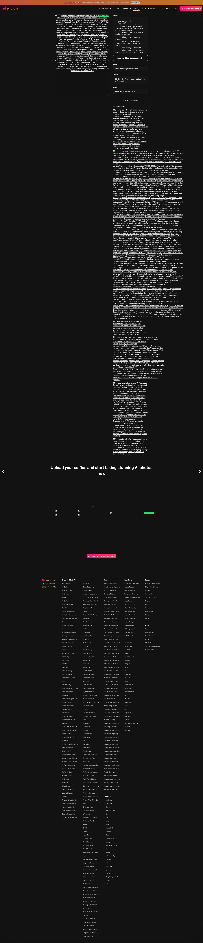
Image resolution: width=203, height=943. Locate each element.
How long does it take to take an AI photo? (118, 765)
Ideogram (127, 688)
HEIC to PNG (128, 636)
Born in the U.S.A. (89, 653)
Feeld (64, 681)
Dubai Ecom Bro (88, 587)
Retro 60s (86, 667)
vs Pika (106, 824)
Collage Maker (129, 625)
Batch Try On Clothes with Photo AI (116, 678)
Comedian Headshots (69, 817)
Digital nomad (87, 590)
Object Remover (130, 618)
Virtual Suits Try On (68, 653)
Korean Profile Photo (90, 615)
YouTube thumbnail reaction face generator (98, 887)
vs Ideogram (108, 842)
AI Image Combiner (131, 629)
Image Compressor (131, 622)
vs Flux (106, 849)
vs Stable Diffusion (110, 845)
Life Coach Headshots (69, 803)
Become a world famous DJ (92, 859)
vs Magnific (108, 852)
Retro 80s (86, 660)
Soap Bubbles (67, 775)
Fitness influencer (89, 713)
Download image (131, 100)
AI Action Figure (88, 873)
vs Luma (107, 821)
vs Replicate (108, 866)
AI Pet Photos (87, 908)
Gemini (126, 653)
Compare (107, 796)
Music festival (87, 734)
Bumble (64, 608)
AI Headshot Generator (132, 597)
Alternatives (128, 643)
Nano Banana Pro (89, 768)
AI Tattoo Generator (89, 845)
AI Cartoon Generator (90, 912)
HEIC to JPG (128, 632)
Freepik (127, 678)
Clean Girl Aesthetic (69, 611)
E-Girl (85, 828)
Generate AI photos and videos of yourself (118, 618)
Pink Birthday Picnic (90, 650)
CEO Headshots (88, 866)
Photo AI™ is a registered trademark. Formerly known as (48, 585)
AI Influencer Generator (91, 702)
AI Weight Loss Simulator (91, 901)
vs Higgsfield (108, 828)
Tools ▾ (116, 9)
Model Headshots (68, 646)
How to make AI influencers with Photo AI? (118, 650)
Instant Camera (67, 604)
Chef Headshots (88, 926)
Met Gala (86, 681)
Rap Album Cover (89, 849)
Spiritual (65, 664)
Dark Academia (88, 936)
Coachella (86, 737)
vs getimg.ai (108, 870)
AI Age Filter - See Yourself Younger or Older (98, 796)
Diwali (85, 622)
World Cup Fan (67, 751)
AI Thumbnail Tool (89, 891)
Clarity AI (148, 643)
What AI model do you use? (113, 622)
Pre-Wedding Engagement (92, 852)
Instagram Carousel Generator (72, 730)
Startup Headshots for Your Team (94, 870)
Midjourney (128, 646)
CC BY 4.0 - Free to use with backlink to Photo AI (130, 80)
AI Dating (65, 587)
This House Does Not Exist (154, 646)
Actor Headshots (68, 643)
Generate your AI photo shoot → (101, 556)
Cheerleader (66, 786)
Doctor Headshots (68, 814)
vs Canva (107, 873)
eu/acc (147, 639)
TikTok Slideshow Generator (92, 772)
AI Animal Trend (88, 775)
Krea (126, 681)
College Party (87, 838)
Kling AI (127, 664)
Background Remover (131, 583)
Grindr (64, 622)
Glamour (65, 695)
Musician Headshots (90, 929)
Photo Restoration (130, 608)
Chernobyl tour (88, 807)
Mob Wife (65, 779)
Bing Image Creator (131, 723)
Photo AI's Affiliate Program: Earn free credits (119, 615)
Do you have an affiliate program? (115, 660)
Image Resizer (129, 587)
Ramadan (86, 744)
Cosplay (85, 646)
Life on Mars (87, 814)
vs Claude (107, 859)
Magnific (127, 699)
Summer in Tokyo (89, 674)
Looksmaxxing (67, 671)
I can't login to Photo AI (112, 643)
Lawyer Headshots (68, 702)
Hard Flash (66, 583)
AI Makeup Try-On (68, 737)
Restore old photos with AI (113, 674)
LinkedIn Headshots (69, 615)
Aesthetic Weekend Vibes (71, 639)
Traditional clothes (89, 608)
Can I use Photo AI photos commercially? (118, 713)
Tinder (64, 629)
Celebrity (65, 796)
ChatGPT (127, 650)
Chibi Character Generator (92, 597)
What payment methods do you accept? (118, 702)
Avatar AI (45, 586)
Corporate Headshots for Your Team (95, 863)
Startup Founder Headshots (71, 636)
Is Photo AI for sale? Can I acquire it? (116, 646)
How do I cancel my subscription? (115, 583)
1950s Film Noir (88, 657)
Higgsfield (127, 674)
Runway (127, 660)
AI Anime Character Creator (92, 601)
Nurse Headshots (89, 919)
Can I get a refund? (110, 601)
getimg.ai (127, 716)
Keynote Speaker (68, 692)
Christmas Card (88, 636)
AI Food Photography (90, 695)
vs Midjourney (108, 800)
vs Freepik (107, 831)
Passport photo (88, 880)
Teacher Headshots (69, 810)
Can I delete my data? (111, 632)
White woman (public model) (126, 69)
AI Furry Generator (68, 765)
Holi (84, 740)
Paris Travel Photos (89, 779)
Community (153, 8)
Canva (126, 720)
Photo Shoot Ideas (151, 587)
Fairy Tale (86, 761)
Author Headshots (68, 807)
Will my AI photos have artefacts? (115, 782)
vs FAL (106, 863)
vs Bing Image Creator (111, 877)
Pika (125, 671)
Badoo (85, 720)
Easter (85, 629)
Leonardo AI (128, 685)
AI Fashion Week (88, 821)
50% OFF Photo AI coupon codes (115, 604)
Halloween (86, 618)
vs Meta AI (107, 884)
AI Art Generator (88, 842)
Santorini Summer (89, 688)
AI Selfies (65, 601)
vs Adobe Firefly (109, 856)
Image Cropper (129, 590)
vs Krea (106, 835)
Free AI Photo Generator (153, 583)
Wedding (65, 740)
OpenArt (127, 727)
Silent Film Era (88, 671)
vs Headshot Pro (109, 810)
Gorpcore (86, 639)
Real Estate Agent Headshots (72, 699)
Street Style (66, 657)
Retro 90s (65, 660)
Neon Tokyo (87, 835)
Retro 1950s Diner (68, 768)
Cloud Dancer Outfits (69, 758)
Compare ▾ (126, 9)
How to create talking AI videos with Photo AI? (120, 692)
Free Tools (128, 580)
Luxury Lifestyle (67, 793)
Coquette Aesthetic (89, 933)
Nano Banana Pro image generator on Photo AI (120, 667)
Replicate (127, 713)
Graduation (87, 727)
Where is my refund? (111, 706)
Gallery (147, 590)
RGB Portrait (87, 824)
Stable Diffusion (129, 692)
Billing (168, 8)
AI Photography (67, 590)
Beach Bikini (66, 734)
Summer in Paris (88, 678)
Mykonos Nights (67, 716)
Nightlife (65, 667)
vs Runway (107, 814)
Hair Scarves (87, 685)
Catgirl (85, 831)
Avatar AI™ (86, 583)
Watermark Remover (131, 594)
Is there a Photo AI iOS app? (113, 664)
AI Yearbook (87, 643)
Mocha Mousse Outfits (70, 688)
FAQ (105, 580)
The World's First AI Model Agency (74, 678)
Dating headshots (89, 877)
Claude (126, 706)
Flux (125, 695)
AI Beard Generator (89, 898)
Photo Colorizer (129, 604)
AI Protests (86, 884)
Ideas (162, 8)
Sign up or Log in (151, 597)
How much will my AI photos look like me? (118, 723)
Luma (126, 667)
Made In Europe (67, 625)
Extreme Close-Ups (68, 720)
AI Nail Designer (88, 699)
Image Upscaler (129, 611)
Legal (147, 618)
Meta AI (127, 730)
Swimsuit (86, 723)
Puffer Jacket (67, 772)
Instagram (65, 594)
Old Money (66, 723)
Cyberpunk (87, 611)
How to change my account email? (116, 730)
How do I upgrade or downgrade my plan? (118, 779)
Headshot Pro (129, 657)
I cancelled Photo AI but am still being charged (120, 597)
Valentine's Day (88, 625)
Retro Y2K (65, 713)
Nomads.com (149, 632)
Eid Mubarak (87, 751)
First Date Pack (67, 747)
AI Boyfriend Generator (70, 744)
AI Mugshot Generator (90, 905)
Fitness (85, 709)
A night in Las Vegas (90, 817)
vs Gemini (107, 807)
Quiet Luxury (66, 685)
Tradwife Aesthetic (89, 810)
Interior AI (148, 629)
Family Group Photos (90, 789)
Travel (64, 650)
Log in (175, 8)
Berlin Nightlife (67, 674)
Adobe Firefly (129, 702)
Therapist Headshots (69, 800)
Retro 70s (86, 664)
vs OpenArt (108, 880)
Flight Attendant (88, 692)
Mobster (65, 782)
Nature (85, 730)
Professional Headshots (70, 632)
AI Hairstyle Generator (90, 894)
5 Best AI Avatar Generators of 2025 (116, 685)
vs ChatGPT (108, 803)
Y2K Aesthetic (67, 709)
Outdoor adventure (89, 716)
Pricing (136, 8)
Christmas (86, 632)
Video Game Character (91, 782)
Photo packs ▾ (105, 9)
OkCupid (86, 915)
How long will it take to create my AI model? (119, 727)
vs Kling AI (107, 817)
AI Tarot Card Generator (70, 761)
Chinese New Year (89, 758)
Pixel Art (86, 803)
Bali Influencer (88, 706)
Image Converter (130, 615)
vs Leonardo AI (109, 838)
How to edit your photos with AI (114, 695)
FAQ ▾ (143, 9)
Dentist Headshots (89, 922)
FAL (125, 709)
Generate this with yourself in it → (130, 58)
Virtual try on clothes (90, 594)
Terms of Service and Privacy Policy (49, 587)
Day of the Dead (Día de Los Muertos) (96, 754)
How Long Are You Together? (93, 765)
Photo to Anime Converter (92, 604)
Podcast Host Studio (69, 754)
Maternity (86, 856)
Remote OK (149, 636)
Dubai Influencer (67, 706)
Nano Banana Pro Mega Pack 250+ (74, 618)
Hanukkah (86, 747)
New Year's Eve (67, 789)
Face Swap (128, 601)
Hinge (64, 597)
